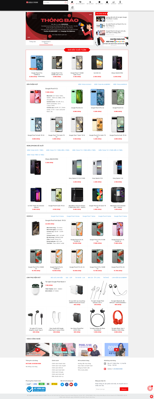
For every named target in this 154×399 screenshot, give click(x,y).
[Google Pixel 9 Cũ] (46, 100)
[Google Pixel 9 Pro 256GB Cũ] (36, 259)
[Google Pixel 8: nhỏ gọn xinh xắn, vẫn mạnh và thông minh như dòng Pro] (111, 32)
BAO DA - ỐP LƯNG (94, 277)
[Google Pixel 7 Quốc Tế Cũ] (77, 128)
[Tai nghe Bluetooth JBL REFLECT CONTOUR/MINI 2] (118, 293)
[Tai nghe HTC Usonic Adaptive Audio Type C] (36, 321)
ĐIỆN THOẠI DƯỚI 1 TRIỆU (35, 150)
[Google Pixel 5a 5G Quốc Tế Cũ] (97, 198)
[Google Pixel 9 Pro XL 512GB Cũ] (77, 232)
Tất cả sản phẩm (83, 370)
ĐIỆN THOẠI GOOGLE (90, 3)
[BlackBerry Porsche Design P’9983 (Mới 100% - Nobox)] (77, 198)
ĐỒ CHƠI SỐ (72, 9)
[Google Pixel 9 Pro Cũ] (118, 259)
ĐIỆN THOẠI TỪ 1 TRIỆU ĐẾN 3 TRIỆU (57, 150)
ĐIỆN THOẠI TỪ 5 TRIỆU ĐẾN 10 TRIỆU (111, 150)
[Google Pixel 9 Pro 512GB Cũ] (97, 232)
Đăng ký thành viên (84, 368)
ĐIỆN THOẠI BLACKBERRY (80, 3)
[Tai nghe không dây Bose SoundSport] (97, 321)
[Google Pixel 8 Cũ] (118, 100)
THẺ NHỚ (106, 277)
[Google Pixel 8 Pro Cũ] (97, 100)
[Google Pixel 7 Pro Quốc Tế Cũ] (56, 128)
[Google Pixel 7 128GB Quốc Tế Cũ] (77, 66)
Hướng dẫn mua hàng (84, 363)
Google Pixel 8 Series (73, 216)
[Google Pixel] (111, 41)
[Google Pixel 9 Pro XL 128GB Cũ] (56, 259)
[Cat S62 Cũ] (97, 66)
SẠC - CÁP (69, 277)
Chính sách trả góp (57, 372)
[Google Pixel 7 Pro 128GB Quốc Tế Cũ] (57, 66)
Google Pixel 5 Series (120, 216)
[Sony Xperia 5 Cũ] (97, 171)
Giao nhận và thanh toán (85, 365)
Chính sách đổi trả (57, 368)
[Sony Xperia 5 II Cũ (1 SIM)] (77, 171)
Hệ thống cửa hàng (31, 366)
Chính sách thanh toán (58, 363)
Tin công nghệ (101, 13)
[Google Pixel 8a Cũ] (77, 100)
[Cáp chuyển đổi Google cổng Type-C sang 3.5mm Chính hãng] (56, 321)
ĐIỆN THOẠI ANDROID (99, 3)
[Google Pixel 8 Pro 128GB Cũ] (37, 66)
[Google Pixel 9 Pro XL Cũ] (77, 259)
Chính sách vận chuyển (59, 365)
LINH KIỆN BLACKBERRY (119, 277)
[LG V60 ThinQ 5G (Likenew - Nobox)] (36, 198)
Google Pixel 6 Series (104, 216)
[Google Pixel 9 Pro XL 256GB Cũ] (118, 232)
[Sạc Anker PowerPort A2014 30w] (77, 321)
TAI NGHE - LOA (80, 277)
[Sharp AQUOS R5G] (117, 66)
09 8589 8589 (36, 363)
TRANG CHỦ (72, 3)
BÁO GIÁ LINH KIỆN (57, 277)
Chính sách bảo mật (58, 374)
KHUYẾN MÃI (107, 3)
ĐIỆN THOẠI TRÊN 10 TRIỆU (35, 155)
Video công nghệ (33, 339)
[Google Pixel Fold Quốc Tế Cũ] (46, 232)
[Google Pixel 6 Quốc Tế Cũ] (56, 198)
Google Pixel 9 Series (57, 216)
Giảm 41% (34, 68)
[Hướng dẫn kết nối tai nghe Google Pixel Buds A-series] (111, 19)
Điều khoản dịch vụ (57, 376)
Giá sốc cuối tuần (77, 50)
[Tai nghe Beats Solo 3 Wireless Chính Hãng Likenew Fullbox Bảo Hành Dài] (118, 321)
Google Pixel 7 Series (89, 216)
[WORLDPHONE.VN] (32, 2)
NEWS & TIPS (120, 3)
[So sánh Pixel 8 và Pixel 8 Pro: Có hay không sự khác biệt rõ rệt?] (111, 25)
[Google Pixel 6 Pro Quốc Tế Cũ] (97, 128)
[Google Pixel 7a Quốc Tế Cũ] (36, 128)
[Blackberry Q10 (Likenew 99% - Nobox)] (118, 198)
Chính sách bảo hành (58, 370)
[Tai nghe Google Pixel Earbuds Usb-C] (97, 293)
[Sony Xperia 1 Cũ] (118, 171)
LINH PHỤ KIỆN (113, 3)
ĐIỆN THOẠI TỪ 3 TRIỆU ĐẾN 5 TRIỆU (84, 150)
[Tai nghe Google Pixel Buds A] (46, 293)
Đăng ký (124, 389)
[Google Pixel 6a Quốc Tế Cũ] (118, 128)
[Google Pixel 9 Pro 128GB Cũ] (97, 259)
